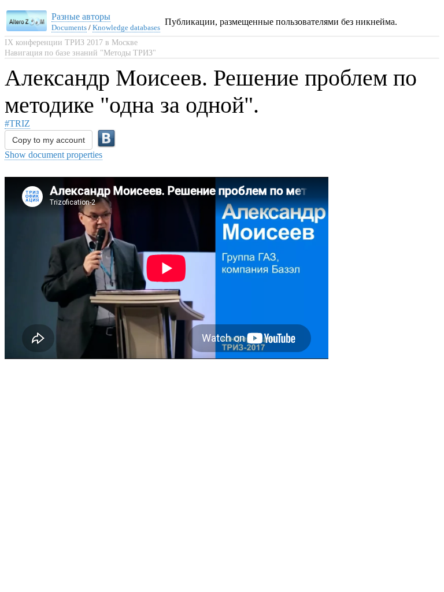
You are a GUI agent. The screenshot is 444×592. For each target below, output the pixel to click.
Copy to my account (48, 140)
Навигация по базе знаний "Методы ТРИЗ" (80, 53)
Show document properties (53, 155)
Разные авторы (80, 16)
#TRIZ (17, 123)
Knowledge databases (126, 27)
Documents (69, 27)
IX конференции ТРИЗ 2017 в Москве (71, 42)
